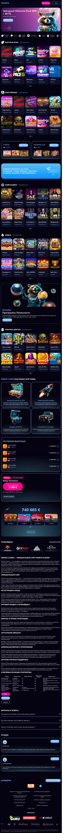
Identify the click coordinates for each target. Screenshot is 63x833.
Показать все (31, 532)
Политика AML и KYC (19, 799)
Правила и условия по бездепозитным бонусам (20, 792)
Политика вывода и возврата (42, 791)
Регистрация (45, 3)
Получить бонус (8, 20)
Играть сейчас (23, 145)
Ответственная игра (19, 802)
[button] (30, 136)
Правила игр (19, 805)
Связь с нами (31, 808)
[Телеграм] (40, 786)
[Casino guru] (14, 818)
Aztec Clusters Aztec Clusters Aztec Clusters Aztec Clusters (24, 445)
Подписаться (53, 171)
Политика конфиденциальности (42, 799)
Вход (56, 3)
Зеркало (5, 702)
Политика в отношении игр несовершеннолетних (20, 796)
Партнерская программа (53, 780)
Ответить (54, 741)
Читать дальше (9, 496)
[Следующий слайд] (9, 28)
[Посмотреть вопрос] (60, 714)
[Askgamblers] (29, 817)
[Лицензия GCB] (31, 786)
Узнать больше (7, 320)
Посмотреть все (24, 42)
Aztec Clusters (12, 452)
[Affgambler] (45, 817)
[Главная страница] (5, 3)
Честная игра (42, 802)
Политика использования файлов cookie (42, 796)
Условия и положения (42, 805)
